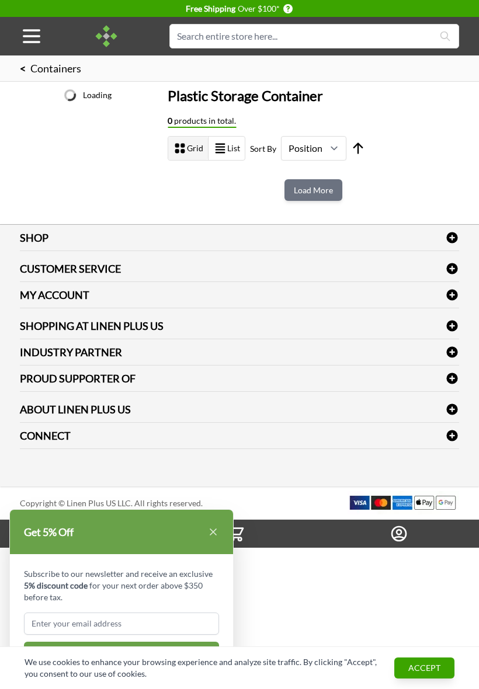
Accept (424, 668)
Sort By (263, 149)
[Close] (213, 532)
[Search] (445, 36)
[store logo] (106, 36)
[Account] (399, 534)
